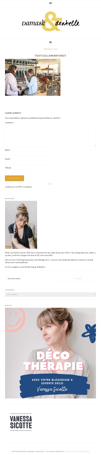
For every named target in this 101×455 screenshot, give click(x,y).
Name (8, 150)
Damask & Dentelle (50, 22)
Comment (9, 123)
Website (8, 168)
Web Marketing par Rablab (77, 451)
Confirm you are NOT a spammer (18, 187)
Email (8, 159)
